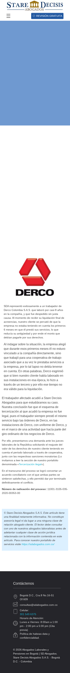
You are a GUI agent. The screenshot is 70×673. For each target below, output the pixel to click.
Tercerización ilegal (30, 464)
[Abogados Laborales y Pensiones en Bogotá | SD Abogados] (35, 5)
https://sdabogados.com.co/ (38, 544)
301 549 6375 (28, 614)
